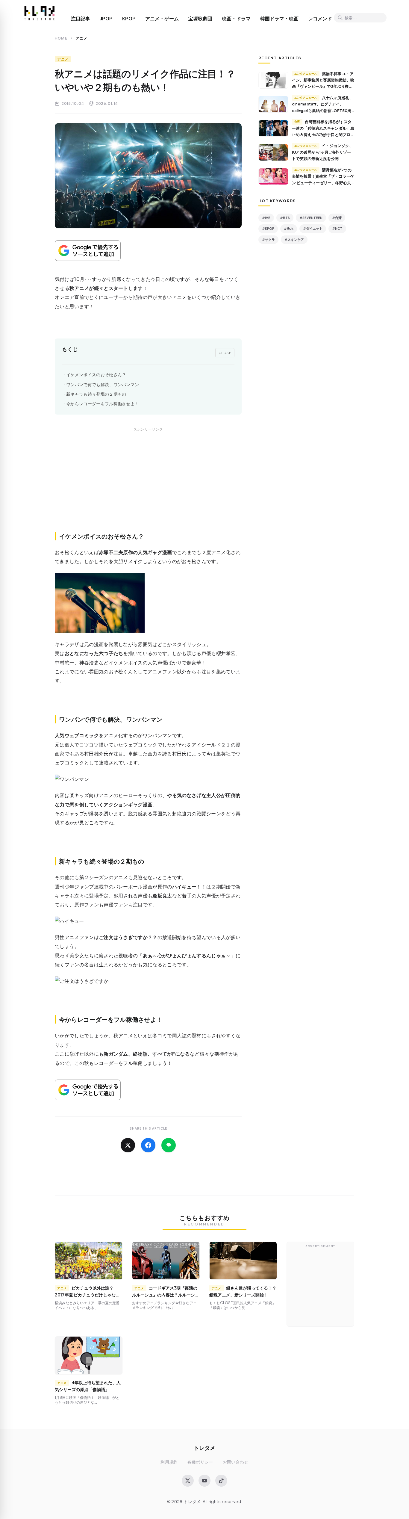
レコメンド (320, 18)
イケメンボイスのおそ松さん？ (96, 374)
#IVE (266, 218)
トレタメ (204, 1447)
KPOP (129, 18)
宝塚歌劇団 (200, 18)
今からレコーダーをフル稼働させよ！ (102, 403)
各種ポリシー (200, 1462)
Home (61, 38)
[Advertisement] (148, 486)
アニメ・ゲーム (162, 18)
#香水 (288, 228)
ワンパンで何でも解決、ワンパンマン (102, 384)
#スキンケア (294, 239)
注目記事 (80, 18)
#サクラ (268, 239)
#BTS (285, 218)
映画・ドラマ (236, 18)
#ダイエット (312, 228)
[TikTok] (221, 1481)
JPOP (106, 18)
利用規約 (169, 1462)
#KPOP (268, 228)
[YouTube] (204, 1481)
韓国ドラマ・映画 (279, 18)
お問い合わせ (236, 1462)
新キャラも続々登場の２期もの (96, 394)
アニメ (63, 59)
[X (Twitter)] (188, 1481)
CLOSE (225, 352)
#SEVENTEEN (310, 218)
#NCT (337, 228)
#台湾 (337, 218)
